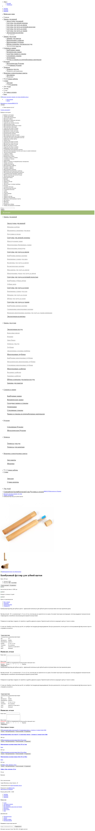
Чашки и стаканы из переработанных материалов (26, 414)
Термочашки (12, 407)
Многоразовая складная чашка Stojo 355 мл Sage (14, 744)
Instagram (6, 11)
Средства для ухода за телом (18, 288)
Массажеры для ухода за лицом (18, 270)
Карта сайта (7, 809)
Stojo (2, 747)
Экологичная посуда (15, 329)
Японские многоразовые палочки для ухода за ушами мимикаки (29, 313)
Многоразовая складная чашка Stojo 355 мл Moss (14, 756)
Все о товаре (7, 602)
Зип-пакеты (11, 460)
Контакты (6, 808)
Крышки (10, 336)
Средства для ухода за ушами (18, 302)
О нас (5, 802)
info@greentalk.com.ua (16, 785)
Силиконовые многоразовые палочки (20, 309)
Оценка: (3, 664)
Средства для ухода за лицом (18, 252)
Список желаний (5, 585)
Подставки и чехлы (14, 234)
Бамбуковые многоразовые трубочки (20, 358)
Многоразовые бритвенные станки (19, 245)
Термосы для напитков (15, 447)
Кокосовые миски (13, 333)
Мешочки (10, 464)
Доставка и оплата (8, 804)
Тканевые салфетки (14, 376)
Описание (6, 603)
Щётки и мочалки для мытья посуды (21, 379)
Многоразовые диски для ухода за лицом (21, 273)
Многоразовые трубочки (16, 354)
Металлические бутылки (16, 430)
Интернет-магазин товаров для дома (13, 493)
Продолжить (4, 665)
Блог (5, 810)
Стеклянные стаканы (15, 410)
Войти (8, 100)
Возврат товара (7, 819)
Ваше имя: (3, 655)
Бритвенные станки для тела (17, 291)
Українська (9, 4)
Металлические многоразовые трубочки (21, 361)
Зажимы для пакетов (15, 383)
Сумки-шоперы (13, 482)
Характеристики (8, 604)
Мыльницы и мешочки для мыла (18, 230)
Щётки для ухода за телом (16, 298)
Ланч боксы (11, 340)
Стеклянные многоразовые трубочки (20, 365)
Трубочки (10, 347)
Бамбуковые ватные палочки (17, 255)
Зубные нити (11, 284)
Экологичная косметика (16, 316)
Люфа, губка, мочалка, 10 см (8, 769)
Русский (9, 3)
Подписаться (18, 826)
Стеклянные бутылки (15, 427)
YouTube (6, 8)
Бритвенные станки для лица (17, 259)
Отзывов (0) (7, 606)
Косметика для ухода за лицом (18, 263)
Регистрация (10, 99)
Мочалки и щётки (13, 227)
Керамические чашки (15, 400)
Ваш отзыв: (3, 661)
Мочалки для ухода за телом (17, 295)
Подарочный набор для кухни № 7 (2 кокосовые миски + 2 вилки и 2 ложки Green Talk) (24, 734)
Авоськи (10, 478)
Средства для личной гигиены (18, 238)
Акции (5, 817)
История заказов (8, 820)
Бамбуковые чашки (14, 396)
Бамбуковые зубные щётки (16, 280)
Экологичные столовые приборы (18, 351)
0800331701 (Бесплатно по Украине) (8, 788)
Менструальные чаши (15, 241)
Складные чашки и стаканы (17, 403)
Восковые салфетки (14, 372)
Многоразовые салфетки (16, 369)
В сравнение (13, 585)
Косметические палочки (15, 266)
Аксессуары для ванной (16, 223)
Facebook (6, 10)
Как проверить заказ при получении (13, 806)
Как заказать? (7, 805)
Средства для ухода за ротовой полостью (22, 277)
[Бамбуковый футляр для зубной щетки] (5, 560)
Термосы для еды (13, 344)
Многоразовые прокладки (16, 248)
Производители (8, 816)
